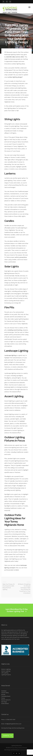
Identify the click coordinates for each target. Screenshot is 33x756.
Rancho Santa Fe (6, 700)
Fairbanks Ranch (5, 696)
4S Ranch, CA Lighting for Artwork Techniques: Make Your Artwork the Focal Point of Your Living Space (24, 588)
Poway (3, 698)
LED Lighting (4, 672)
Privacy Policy (14, 747)
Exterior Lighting (6, 669)
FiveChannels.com (24, 749)
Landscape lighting (10, 355)
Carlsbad (3, 691)
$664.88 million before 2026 (15, 57)
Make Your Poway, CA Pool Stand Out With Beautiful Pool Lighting (9, 586)
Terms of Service (22, 747)
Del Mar (3, 694)
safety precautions (21, 257)
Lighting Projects (6, 674)
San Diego (4, 701)
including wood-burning (14, 330)
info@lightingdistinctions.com (13, 723)
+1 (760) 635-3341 (10, 719)
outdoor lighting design (15, 77)
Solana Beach (5, 703)
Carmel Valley (5, 692)
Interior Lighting (5, 671)
